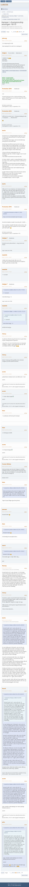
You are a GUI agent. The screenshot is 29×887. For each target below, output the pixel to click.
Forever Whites (6, 464)
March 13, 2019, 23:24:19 (6, 186)
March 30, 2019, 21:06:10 (6, 780)
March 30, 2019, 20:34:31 (6, 595)
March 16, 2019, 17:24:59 (6, 308)
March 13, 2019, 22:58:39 (6, 90)
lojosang (11, 16)
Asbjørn (4, 53)
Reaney (4, 566)
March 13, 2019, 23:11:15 (6, 132)
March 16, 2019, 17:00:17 (6, 240)
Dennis (21, 16)
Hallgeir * (16, 16)
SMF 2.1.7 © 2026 (11, 885)
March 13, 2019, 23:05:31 (6, 113)
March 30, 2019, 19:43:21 (6, 511)
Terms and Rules (14, 884)
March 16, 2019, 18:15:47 (6, 336)
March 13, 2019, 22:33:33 (6, 40)
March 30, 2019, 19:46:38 (6, 526)
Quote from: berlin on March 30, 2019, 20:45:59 (14, 694)
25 (14, 31)
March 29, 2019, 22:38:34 (6, 446)
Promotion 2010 (5, 17)
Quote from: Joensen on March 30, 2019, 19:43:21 (14, 529)
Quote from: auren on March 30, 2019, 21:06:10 (14, 827)
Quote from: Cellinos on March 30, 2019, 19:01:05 (14, 488)
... (12, 31)
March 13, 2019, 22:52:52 (6, 55)
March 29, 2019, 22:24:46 (6, 429)
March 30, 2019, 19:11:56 (6, 484)
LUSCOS (4, 5)
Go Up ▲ (19, 884)
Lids (19, 16)
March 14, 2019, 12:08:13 (6, 209)
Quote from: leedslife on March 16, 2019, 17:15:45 (14, 289)
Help (9, 884)
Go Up (2, 872)
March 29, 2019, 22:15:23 (6, 393)
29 (21, 31)
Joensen (4, 509)
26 (15, 31)
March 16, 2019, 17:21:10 (6, 286)
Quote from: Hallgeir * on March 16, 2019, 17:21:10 (14, 311)
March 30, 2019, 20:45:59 (6, 620)
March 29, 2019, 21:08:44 (6, 374)
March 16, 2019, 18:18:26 (6, 357)
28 (19, 31)
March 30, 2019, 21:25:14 (6, 824)
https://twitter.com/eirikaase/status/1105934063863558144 (14, 71)
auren (4, 372)
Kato (3, 410)
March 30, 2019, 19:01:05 (6, 466)
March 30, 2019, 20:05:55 (6, 568)
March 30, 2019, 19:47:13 (6, 547)
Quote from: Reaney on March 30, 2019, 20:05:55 (14, 625)
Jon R (8, 16)
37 (23, 31)
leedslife (4, 255)
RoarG (4, 688)
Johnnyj (4, 38)
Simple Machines (18, 885)
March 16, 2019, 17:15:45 (6, 271)
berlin (4, 130)
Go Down (3, 31)
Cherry (4, 334)
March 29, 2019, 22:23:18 (6, 412)
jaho (3, 822)
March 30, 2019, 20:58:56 (6, 690)
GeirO (4, 545)
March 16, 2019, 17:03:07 (6, 257)
